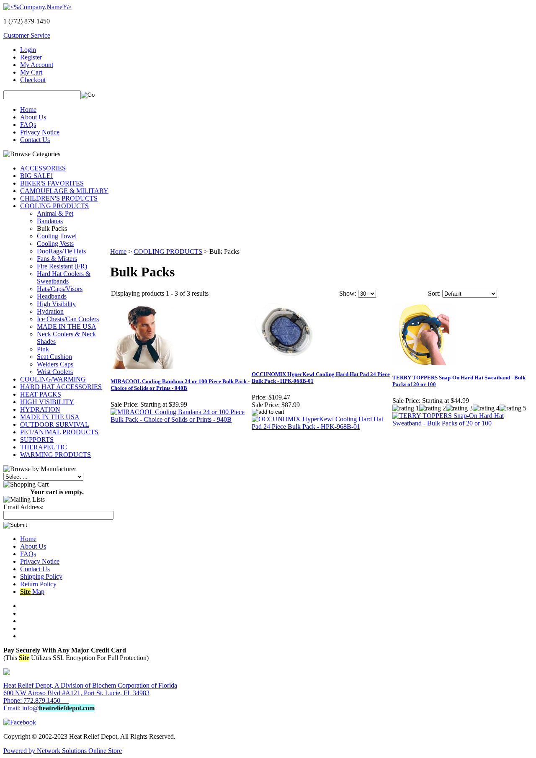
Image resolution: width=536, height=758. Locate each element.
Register (31, 57)
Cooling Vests (55, 243)
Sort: (434, 293)
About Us (33, 117)
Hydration (50, 311)
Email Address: (23, 506)
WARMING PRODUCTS (55, 454)
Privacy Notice (39, 132)
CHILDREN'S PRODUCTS (59, 198)
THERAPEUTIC (43, 447)
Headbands (52, 296)
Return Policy (38, 584)
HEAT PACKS (40, 394)
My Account (36, 64)
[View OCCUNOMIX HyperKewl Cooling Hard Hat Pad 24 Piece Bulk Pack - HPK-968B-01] (322, 426)
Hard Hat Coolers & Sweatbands (63, 277)
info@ (58, 708)
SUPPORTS (37, 439)
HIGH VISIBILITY (47, 401)
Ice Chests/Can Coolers (68, 318)
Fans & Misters (57, 258)
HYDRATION (40, 409)
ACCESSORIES (43, 168)
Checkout (33, 79)
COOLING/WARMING (53, 379)
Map (32, 591)
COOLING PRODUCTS (54, 205)
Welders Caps (55, 364)
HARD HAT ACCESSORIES (61, 386)
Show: (347, 293)
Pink (43, 349)
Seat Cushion (54, 356)
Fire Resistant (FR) (62, 266)
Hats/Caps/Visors (59, 288)
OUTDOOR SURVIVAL (54, 424)
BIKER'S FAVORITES (52, 183)
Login (28, 49)
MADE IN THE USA (66, 326)
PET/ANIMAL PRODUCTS (59, 432)
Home (28, 109)
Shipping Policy (41, 576)
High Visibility (56, 303)
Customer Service (26, 35)
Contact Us (35, 139)
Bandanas (50, 220)
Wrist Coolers (55, 371)
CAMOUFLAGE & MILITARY (64, 190)
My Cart (31, 72)
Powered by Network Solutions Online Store (62, 750)
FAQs (28, 124)
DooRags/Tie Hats (61, 251)
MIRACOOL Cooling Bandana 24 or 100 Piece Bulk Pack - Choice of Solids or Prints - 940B (180, 384)
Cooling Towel (57, 236)
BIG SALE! (36, 175)
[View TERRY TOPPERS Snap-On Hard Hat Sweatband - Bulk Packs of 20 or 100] (462, 423)
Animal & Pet (55, 213)
